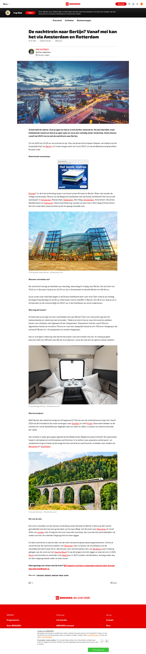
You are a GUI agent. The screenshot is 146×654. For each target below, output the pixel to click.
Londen (40, 532)
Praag (89, 423)
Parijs (31, 555)
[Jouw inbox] (133, 4)
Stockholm (45, 446)
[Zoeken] (129, 4)
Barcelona (33, 446)
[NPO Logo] (141, 4)
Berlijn (49, 146)
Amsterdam (88, 199)
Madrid (65, 555)
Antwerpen (46, 199)
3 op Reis (17, 13)
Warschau (101, 529)
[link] (31, 52)
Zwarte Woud (60, 552)
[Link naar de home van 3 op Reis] (7, 12)
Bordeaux (97, 549)
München (68, 545)
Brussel (32, 193)
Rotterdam (68, 199)
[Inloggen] (137, 4)
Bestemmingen (84, 20)
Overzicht (57, 20)
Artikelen (69, 20)
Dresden (75, 423)
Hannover (48, 203)
